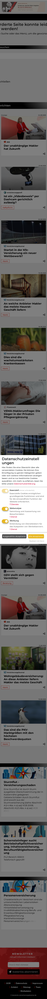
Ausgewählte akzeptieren (14, 536)
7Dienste (14, 504)
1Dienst (13, 517)
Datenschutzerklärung (24, 484)
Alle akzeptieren (36, 536)
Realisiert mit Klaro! (36, 541)
